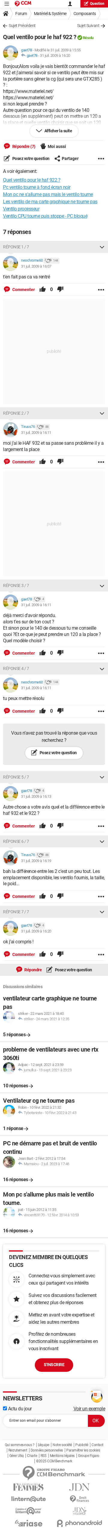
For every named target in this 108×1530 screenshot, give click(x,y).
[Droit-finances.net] (79, 1499)
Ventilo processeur (21, 209)
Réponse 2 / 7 (16, 413)
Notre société (62, 1445)
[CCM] (23, 4)
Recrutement (17, 1450)
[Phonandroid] (79, 1523)
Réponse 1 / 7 (16, 246)
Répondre (33, 969)
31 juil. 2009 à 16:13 (36, 796)
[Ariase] (28, 1523)
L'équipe (43, 1445)
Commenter (23, 289)
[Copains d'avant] (28, 1511)
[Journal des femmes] (28, 1487)
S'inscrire (54, 1364)
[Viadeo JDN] (79, 1511)
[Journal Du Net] (79, 1487)
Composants (85, 13)
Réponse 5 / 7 (16, 777)
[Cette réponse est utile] (42, 290)
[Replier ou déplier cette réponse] (102, 247)
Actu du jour (19, 1409)
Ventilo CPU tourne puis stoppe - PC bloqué (45, 216)
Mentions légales (62, 1456)
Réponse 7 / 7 (16, 911)
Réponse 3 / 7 (16, 585)
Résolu (88, 37)
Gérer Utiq (16, 1456)
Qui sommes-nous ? (19, 1445)
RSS (43, 1456)
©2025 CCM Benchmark (54, 1461)
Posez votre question (30, 158)
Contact (98, 1445)
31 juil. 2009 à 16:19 (36, 861)
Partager (70, 158)
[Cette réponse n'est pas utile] (60, 290)
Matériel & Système (50, 13)
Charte (32, 1456)
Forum (21, 13)
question (97, 4)
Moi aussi (57, 146)
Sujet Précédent (22, 25)
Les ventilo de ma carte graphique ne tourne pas (50, 201)
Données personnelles (47, 1450)
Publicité (81, 1445)
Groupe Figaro (88, 1456)
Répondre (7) (23, 146)
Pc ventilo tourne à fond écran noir (36, 187)
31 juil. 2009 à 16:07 (36, 266)
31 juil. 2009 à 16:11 (36, 432)
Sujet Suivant (88, 25)
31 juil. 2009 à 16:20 (55, 55)
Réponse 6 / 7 (16, 841)
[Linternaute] (28, 1499)
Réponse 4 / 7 (16, 668)
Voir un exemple (89, 1409)
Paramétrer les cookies (83, 1450)
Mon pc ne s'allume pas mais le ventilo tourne (48, 194)
